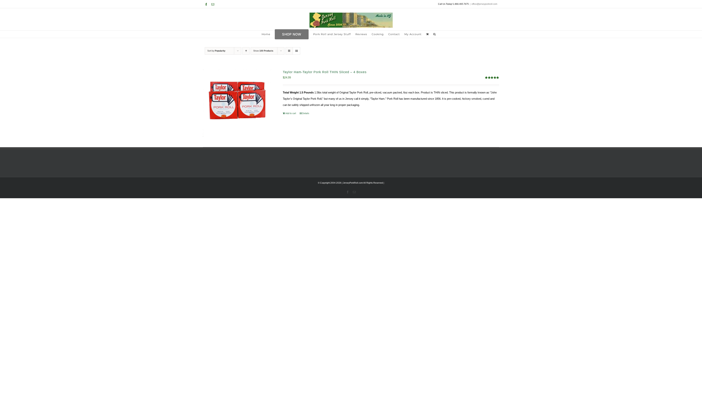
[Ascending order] (246, 51)
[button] (434, 34)
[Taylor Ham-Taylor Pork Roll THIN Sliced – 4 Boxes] (237, 104)
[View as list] (296, 50)
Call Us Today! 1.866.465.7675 (453, 4)
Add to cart (290, 113)
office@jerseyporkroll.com (484, 4)
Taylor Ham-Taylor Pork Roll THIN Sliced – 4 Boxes (325, 72)
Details (305, 113)
